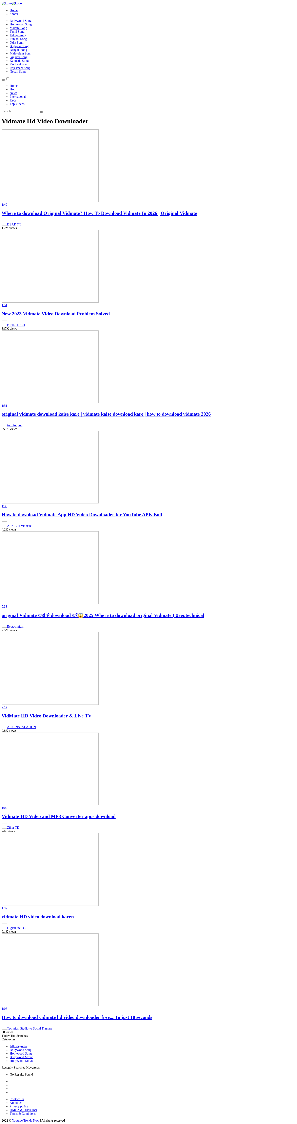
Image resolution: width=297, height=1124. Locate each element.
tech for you (14, 425)
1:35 (4, 506)
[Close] (3, 80)
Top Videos (17, 104)
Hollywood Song (21, 24)
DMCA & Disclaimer (23, 1110)
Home (14, 10)
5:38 (4, 606)
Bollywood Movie (21, 1057)
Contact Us (17, 1099)
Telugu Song (18, 35)
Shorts (14, 14)
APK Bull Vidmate (19, 525)
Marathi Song (18, 28)
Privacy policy (19, 1106)
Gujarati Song (18, 57)
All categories (18, 1046)
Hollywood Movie (21, 1060)
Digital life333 (16, 928)
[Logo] (12, 3)
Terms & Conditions (23, 1113)
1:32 (4, 908)
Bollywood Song (21, 20)
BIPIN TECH (16, 325)
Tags (13, 100)
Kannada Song (19, 60)
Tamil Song (17, 31)
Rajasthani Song (20, 68)
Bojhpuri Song (19, 46)
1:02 (4, 807)
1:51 (4, 305)
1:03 (4, 1008)
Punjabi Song (18, 39)
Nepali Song (18, 71)
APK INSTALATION (21, 727)
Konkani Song (19, 64)
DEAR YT (14, 224)
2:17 (4, 707)
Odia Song (16, 42)
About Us (16, 1102)
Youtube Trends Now (25, 1120)
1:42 (4, 204)
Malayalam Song (20, 53)
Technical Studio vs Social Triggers (29, 1028)
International (18, 96)
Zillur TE (13, 827)
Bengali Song (18, 49)
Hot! (13, 89)
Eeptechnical (15, 626)
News (13, 93)
